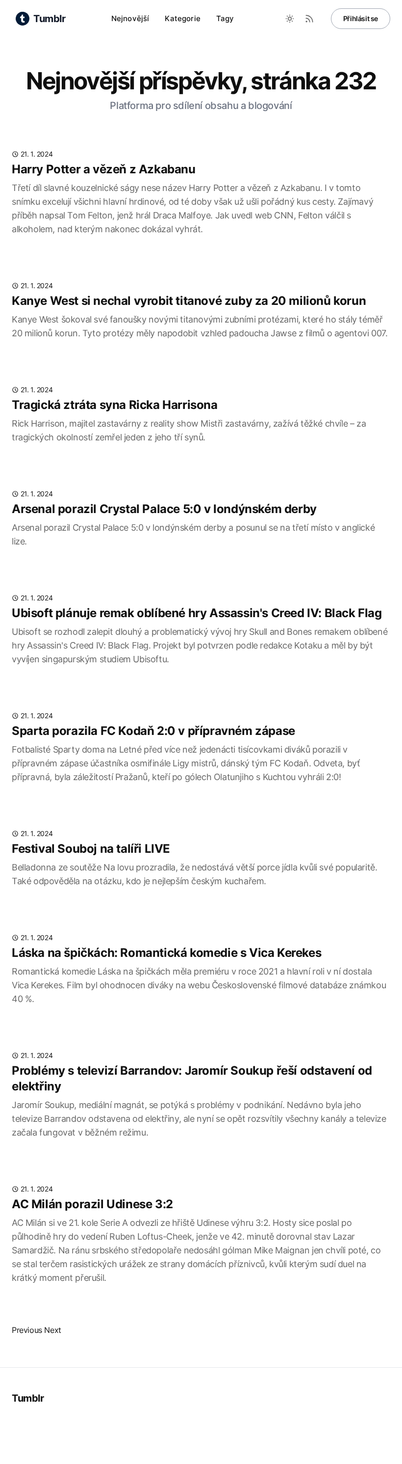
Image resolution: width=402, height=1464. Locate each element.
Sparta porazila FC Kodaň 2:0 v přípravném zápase (153, 731)
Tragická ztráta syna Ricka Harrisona (115, 405)
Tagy (225, 18)
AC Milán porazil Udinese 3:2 (92, 1204)
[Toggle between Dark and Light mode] (290, 18)
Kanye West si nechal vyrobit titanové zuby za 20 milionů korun (189, 301)
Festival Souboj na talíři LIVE (91, 848)
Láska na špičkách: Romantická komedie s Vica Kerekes (166, 953)
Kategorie (182, 18)
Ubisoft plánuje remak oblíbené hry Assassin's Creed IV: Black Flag (197, 613)
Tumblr (28, 1398)
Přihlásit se (360, 18)
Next (52, 1330)
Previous (27, 1330)
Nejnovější (130, 18)
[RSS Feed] (309, 18)
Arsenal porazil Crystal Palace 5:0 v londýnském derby (164, 509)
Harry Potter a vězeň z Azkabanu (104, 169)
